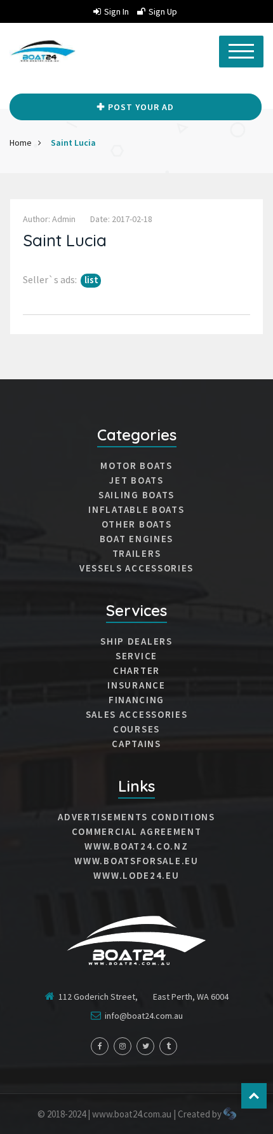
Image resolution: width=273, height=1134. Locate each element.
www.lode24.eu (136, 875)
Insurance (136, 685)
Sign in (116, 11)
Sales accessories (137, 714)
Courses (136, 729)
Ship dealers (136, 641)
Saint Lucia (73, 142)
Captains (136, 743)
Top (254, 1096)
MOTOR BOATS (136, 465)
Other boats (137, 524)
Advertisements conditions (136, 817)
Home (21, 142)
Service (136, 656)
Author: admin (49, 219)
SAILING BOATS (136, 495)
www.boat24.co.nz (136, 846)
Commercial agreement (137, 831)
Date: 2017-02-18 (121, 219)
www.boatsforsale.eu (136, 861)
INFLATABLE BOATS (136, 509)
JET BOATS (136, 480)
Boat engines (136, 539)
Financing (136, 700)
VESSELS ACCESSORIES (136, 568)
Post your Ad (141, 107)
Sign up (163, 11)
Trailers (136, 553)
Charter (136, 670)
